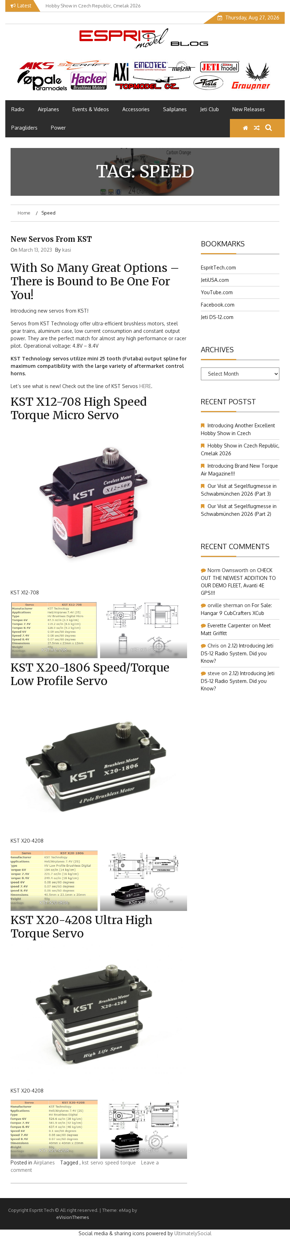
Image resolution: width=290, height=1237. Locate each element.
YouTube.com (217, 292)
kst (85, 1162)
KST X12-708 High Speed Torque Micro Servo (79, 408)
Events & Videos (90, 109)
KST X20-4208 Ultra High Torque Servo (81, 927)
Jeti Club (209, 109)
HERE (144, 386)
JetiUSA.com (215, 280)
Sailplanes (175, 109)
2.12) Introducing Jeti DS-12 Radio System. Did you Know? (237, 653)
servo (97, 1162)
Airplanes (48, 109)
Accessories (136, 109)
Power (58, 128)
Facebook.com (217, 305)
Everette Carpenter (229, 625)
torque (128, 1162)
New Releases (248, 109)
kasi (66, 250)
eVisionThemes (72, 1217)
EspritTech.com (218, 267)
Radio (17, 109)
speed (112, 1162)
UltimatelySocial (192, 1233)
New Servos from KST (51, 239)
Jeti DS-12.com (217, 317)
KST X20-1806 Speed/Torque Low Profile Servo (90, 674)
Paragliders (24, 128)
